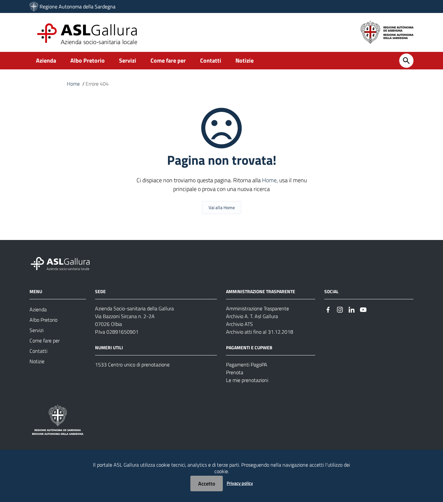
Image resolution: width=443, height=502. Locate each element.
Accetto (206, 483)
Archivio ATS (239, 324)
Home (73, 84)
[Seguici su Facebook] (328, 309)
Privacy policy (240, 483)
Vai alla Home (222, 207)
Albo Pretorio (87, 60)
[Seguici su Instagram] (340, 309)
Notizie (244, 60)
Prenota (234, 372)
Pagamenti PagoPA (246, 364)
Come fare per (168, 60)
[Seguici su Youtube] (363, 309)
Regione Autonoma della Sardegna (77, 6)
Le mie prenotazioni (247, 380)
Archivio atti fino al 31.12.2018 (259, 332)
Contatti (210, 60)
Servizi (127, 60)
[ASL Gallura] (34, 6)
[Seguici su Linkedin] (351, 309)
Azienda (46, 60)
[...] (63, 262)
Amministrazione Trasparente (257, 308)
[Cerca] (406, 61)
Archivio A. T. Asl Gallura (252, 316)
